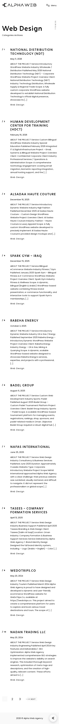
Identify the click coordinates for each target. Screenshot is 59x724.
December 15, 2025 (20, 261)
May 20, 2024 (16, 575)
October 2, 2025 (18, 326)
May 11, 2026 (16, 59)
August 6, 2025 (17, 390)
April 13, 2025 (16, 517)
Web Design (17, 105)
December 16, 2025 (19, 199)
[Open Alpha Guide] (53, 718)
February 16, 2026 (18, 134)
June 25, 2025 (17, 452)
